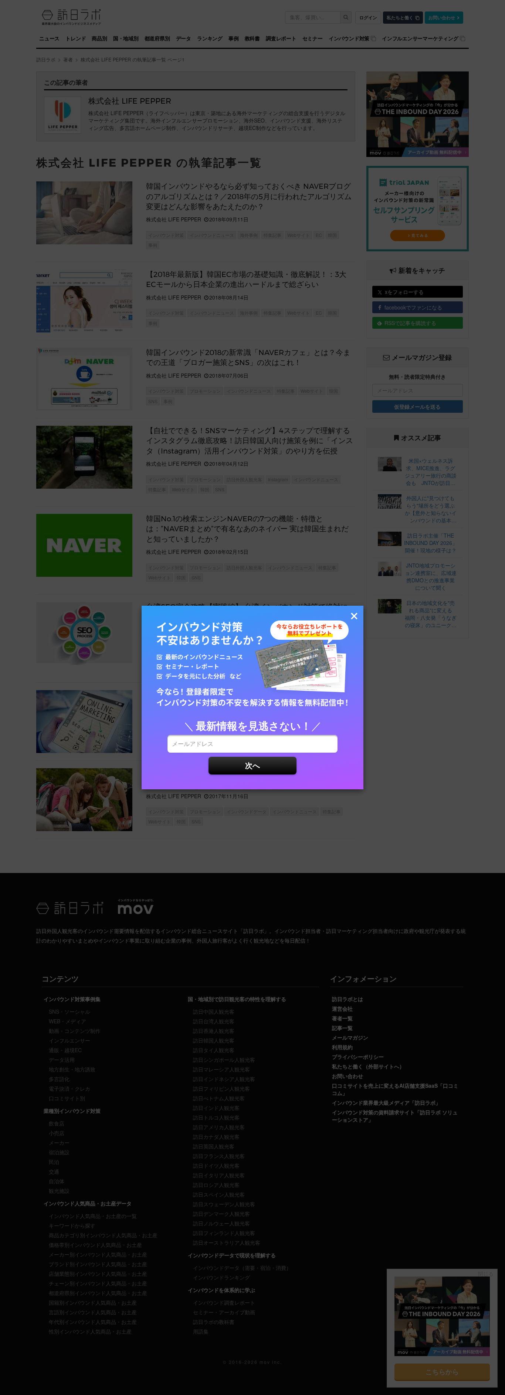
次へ (252, 765)
